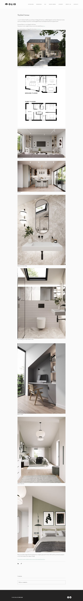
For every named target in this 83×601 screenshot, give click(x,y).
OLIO (12, 4)
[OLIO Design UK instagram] (68, 597)
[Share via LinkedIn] (18, 563)
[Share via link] (21, 563)
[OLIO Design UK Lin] (70, 597)
